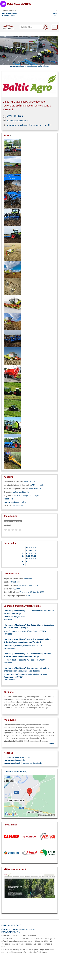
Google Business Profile (15, 502)
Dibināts (7, 589)
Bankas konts (10, 585)
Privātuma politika (10, 932)
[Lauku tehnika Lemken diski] (12, 200)
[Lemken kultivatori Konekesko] (12, 234)
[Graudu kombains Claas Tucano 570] (12, 269)
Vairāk (51, 744)
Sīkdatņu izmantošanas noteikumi (18, 929)
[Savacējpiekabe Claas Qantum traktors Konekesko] (12, 391)
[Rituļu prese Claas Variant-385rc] (12, 425)
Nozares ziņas (8, 15)
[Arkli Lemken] (12, 165)
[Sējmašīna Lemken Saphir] (12, 443)
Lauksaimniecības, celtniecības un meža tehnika (29, 66)
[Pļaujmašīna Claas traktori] (12, 408)
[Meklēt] (45, 27)
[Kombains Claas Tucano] (12, 321)
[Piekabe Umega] (12, 373)
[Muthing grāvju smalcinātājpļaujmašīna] (12, 460)
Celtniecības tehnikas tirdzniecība (18, 757)
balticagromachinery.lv (17, 120)
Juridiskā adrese (11, 592)
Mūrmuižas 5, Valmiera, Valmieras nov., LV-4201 (29, 125)
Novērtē (7, 525)
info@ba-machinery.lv (20, 492)
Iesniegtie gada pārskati (14, 596)
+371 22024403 (15, 116)
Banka (6, 582)
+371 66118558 (18, 506)
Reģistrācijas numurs (13, 578)
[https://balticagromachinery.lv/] (29, 892)
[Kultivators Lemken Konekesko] (12, 338)
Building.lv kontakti (11, 925)
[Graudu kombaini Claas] (12, 252)
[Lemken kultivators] (12, 217)
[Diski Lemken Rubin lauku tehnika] (12, 182)
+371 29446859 (37, 485)
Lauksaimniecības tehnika (14, 760)
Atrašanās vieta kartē (15, 771)
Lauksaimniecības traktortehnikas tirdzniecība (23, 763)
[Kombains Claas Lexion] (12, 304)
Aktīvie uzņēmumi (9, 13)
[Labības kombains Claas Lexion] (12, 356)
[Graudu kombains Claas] (12, 286)
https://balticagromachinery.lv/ (26, 495)
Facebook (8, 499)
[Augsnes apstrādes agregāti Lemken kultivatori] (12, 147)
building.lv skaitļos (19, 4)
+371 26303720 (35, 488)
